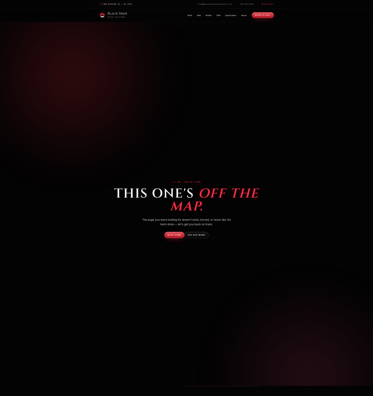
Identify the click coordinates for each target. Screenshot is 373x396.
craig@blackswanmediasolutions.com (215, 4)
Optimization (230, 15)
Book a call (263, 15)
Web (199, 15)
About (244, 15)
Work (190, 15)
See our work (196, 235)
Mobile (209, 15)
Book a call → (267, 4)
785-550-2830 (247, 4)
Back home (174, 235)
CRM (218, 15)
